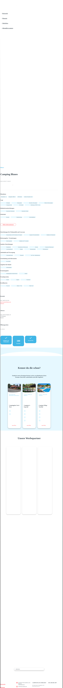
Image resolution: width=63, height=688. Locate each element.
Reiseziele (2, 684)
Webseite (2, 303)
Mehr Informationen (8, 224)
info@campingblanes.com (5, 301)
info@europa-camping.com (22, 686)
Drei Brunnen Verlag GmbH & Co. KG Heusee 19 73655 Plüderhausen (24, 683)
